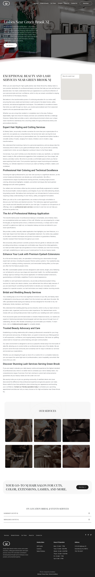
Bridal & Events (15, 535)
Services (6, 535)
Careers (39, 548)
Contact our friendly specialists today (26, 387)
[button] (47, 513)
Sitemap (39, 574)
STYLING (47, 430)
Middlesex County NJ (11, 519)
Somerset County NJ (11, 513)
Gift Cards (40, 546)
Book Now (86, 3)
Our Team (24, 535)
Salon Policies (41, 551)
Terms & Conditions (53, 574)
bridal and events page (19, 324)
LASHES (76, 456)
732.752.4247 (79, 551)
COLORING (76, 430)
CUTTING (18, 430)
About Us (31, 535)
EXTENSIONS (19, 456)
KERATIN (47, 456)
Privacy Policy (45, 574)
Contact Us (39, 535)
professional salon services (24, 207)
